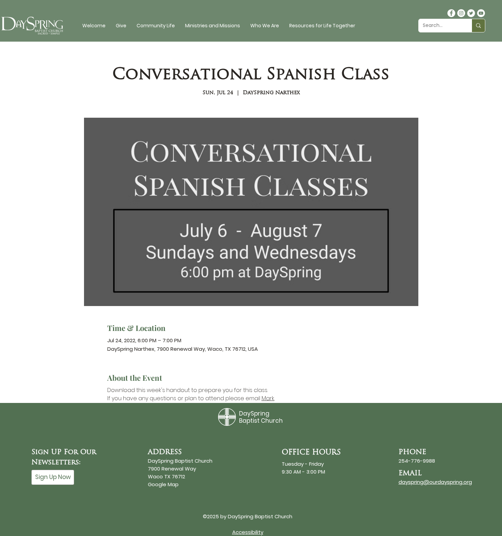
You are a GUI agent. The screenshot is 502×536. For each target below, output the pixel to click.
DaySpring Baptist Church (261, 416)
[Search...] (478, 25)
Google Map (163, 484)
